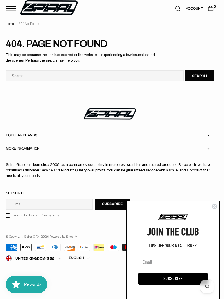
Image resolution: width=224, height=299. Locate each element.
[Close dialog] (214, 206)
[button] (12, 8)
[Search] (178, 8)
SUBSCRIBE (173, 279)
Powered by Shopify (63, 236)
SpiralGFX (31, 236)
